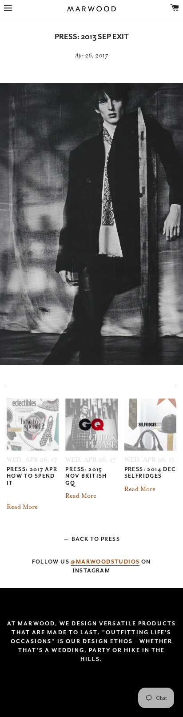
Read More (22, 507)
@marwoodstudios (105, 561)
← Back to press (91, 539)
